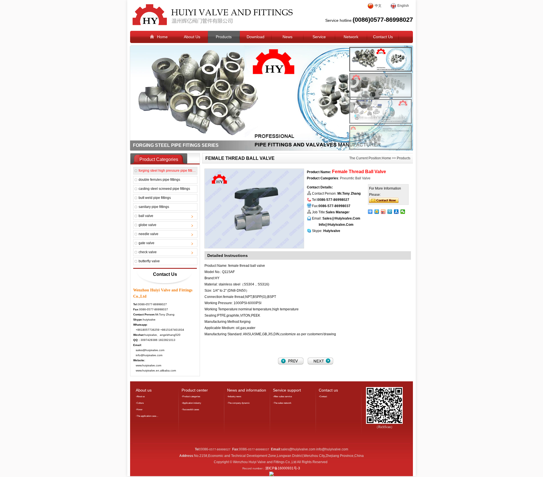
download (255, 37)
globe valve (147, 225)
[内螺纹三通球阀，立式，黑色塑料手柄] (320, 364)
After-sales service (283, 396)
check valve (148, 252)
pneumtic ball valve (355, 178)
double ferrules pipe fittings (159, 180)
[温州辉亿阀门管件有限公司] (211, 24)
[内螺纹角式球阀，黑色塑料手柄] (290, 364)
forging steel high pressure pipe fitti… (167, 171)
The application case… (147, 416)
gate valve (146, 243)
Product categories (191, 396)
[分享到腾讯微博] (389, 211)
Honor (140, 409)
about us (192, 37)
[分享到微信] (402, 211)
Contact (323, 396)
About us (141, 396)
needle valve (148, 234)
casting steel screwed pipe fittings (164, 189)
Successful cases (190, 409)
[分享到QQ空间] (376, 211)
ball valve (146, 216)
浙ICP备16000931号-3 (282, 468)
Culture (140, 403)
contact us (383, 37)
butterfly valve (149, 261)
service (319, 37)
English (403, 6)
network (351, 37)
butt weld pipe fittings (155, 198)
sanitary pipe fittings (154, 207)
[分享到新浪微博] (383, 211)
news (287, 37)
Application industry (191, 403)
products (224, 37)
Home (386, 158)
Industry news (234, 396)
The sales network (282, 403)
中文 (378, 6)
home (162, 37)
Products (403, 158)
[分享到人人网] (396, 211)
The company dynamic (239, 403)
